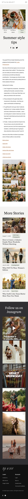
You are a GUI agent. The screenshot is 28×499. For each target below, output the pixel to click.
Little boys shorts (7, 157)
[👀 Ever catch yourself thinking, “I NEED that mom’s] (14, 423)
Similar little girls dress (8, 150)
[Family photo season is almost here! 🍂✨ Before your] (14, 352)
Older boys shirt (6, 153)
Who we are (5, 480)
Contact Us (5, 477)
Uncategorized (15, 265)
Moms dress (6, 140)
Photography (16, 237)
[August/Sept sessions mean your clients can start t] (14, 328)
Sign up (17, 480)
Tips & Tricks (14, 291)
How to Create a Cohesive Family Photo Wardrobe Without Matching (12, 242)
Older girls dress (7, 147)
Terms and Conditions (20, 486)
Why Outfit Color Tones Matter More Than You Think (14, 295)
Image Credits (6, 483)
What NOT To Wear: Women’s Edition (13, 269)
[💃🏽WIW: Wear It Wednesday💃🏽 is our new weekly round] (14, 375)
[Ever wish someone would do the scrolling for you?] (14, 399)
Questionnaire (18, 483)
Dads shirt (5, 143)
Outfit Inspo (16, 235)
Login (16, 477)
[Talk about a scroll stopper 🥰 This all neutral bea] (14, 447)
